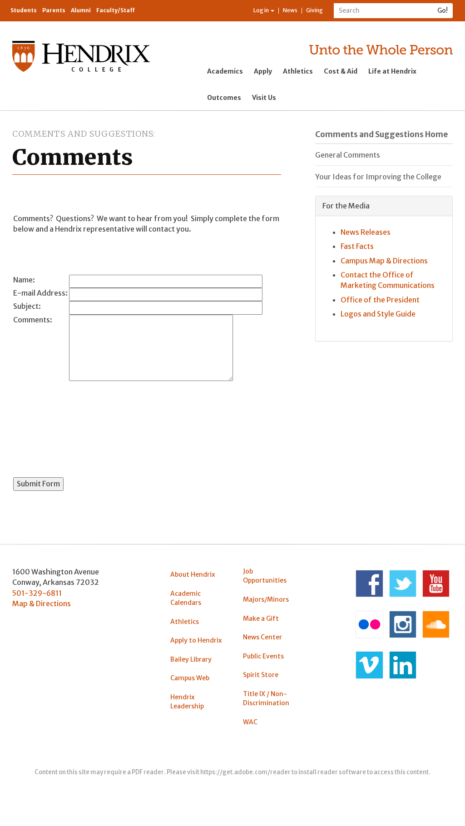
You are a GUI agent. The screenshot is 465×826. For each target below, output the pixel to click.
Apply (263, 71)
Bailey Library (191, 659)
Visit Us (264, 98)
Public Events (263, 656)
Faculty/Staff (115, 10)
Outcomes (224, 98)
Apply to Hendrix (196, 640)
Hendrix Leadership (187, 701)
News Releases (366, 232)
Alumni (81, 10)
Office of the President (380, 299)
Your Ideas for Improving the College (378, 176)
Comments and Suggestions (82, 134)
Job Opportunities (265, 575)
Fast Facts (357, 246)
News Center (262, 637)
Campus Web (189, 678)
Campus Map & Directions (384, 260)
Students (23, 10)
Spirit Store (260, 675)
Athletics (298, 71)
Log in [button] (261, 10)
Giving (314, 10)
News (290, 10)
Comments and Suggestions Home (381, 134)
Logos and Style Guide (378, 313)
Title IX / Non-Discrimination (266, 698)
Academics (225, 71)
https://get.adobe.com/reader (245, 772)
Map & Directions (41, 603)
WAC (250, 722)
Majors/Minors (266, 599)
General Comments (347, 154)
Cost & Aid (340, 71)
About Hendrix (192, 574)
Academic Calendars (185, 598)
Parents (53, 10)
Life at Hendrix (392, 71)
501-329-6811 (37, 593)
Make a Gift (261, 618)
